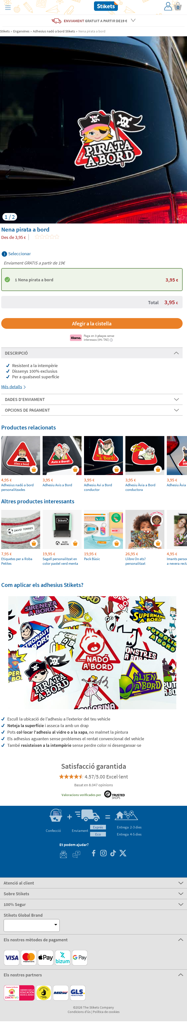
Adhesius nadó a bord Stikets (54, 31)
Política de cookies (106, 1012)
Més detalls (11, 386)
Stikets (5, 31)
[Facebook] (93, 853)
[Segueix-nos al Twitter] (123, 853)
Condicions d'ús (79, 1012)
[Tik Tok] (113, 853)
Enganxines (21, 31)
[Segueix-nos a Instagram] (103, 853)
